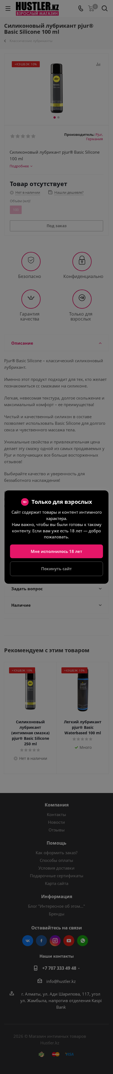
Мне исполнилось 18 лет (56, 551)
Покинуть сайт (56, 568)
